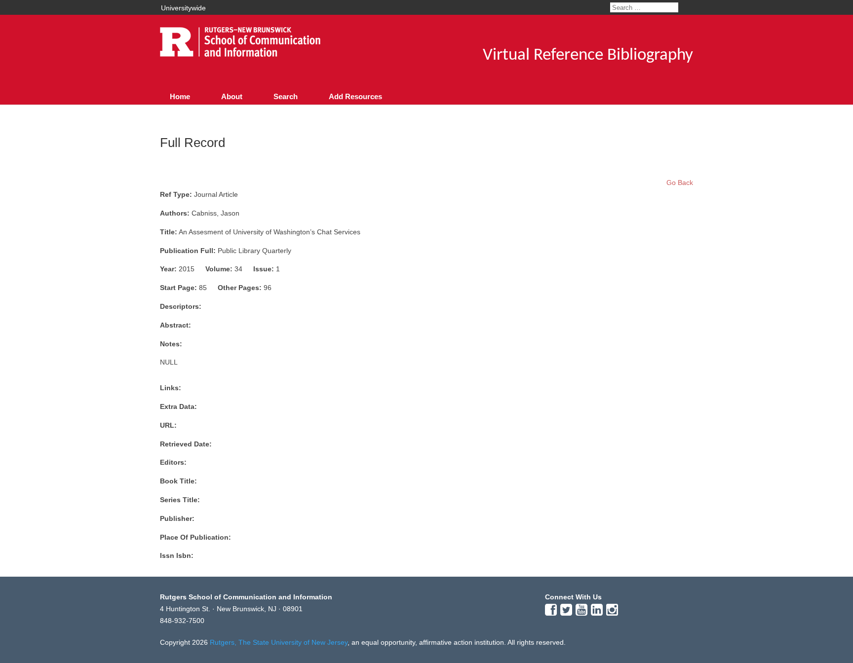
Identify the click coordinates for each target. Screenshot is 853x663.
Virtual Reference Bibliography (588, 55)
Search (285, 96)
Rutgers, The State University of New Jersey (279, 642)
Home (180, 96)
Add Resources (355, 96)
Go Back (679, 182)
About (231, 96)
